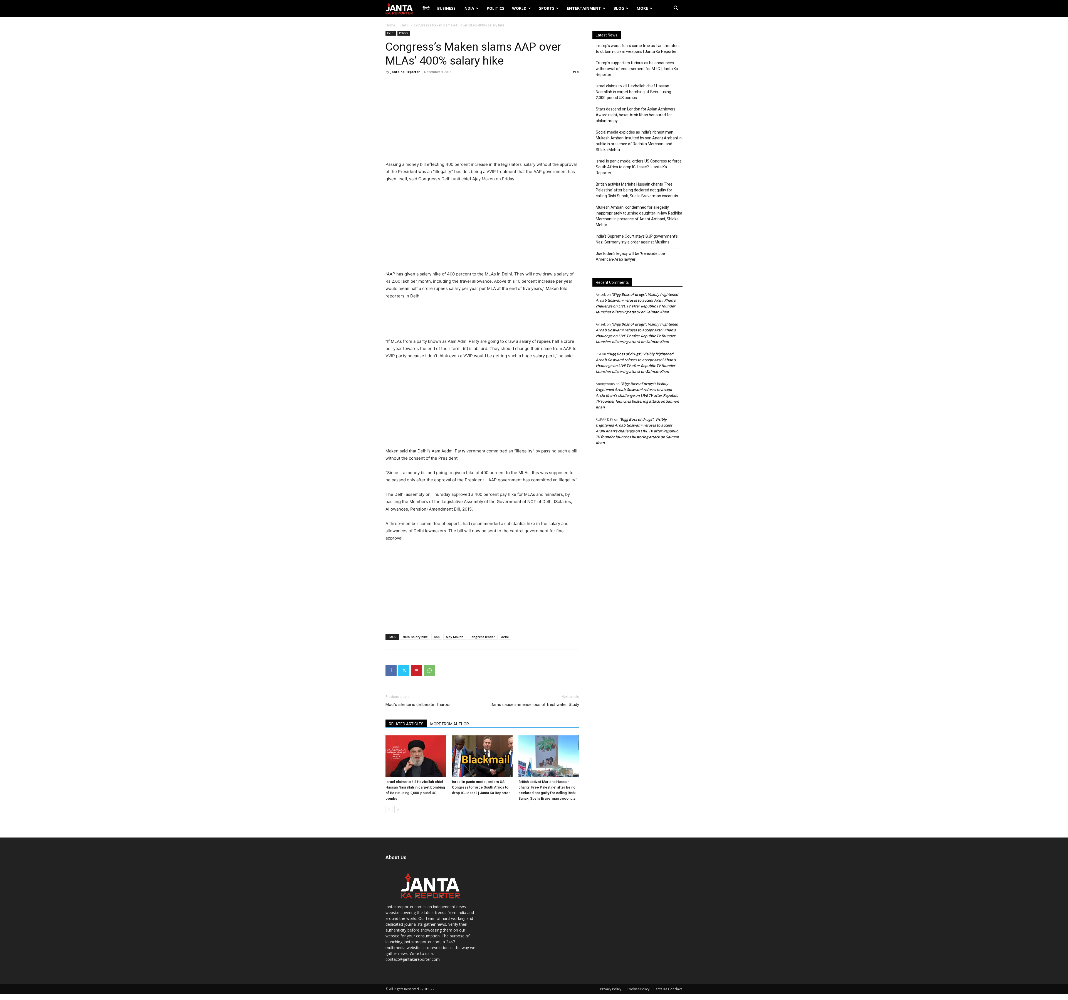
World (519, 8)
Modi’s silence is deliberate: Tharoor (418, 704)
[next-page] (397, 809)
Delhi (404, 25)
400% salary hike (415, 637)
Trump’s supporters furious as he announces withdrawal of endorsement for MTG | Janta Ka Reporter (637, 69)
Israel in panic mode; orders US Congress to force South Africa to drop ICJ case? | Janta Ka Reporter (481, 787)
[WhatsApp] (429, 670)
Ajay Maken (454, 637)
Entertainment (584, 8)
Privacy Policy (610, 989)
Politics (495, 8)
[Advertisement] (482, 119)
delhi (505, 637)
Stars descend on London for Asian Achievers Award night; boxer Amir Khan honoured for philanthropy (636, 115)
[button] (676, 8)
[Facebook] (391, 670)
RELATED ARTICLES (406, 724)
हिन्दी (426, 8)
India (468, 8)
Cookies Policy (638, 989)
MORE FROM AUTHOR (449, 724)
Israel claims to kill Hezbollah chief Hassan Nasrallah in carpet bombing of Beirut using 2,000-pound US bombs (633, 92)
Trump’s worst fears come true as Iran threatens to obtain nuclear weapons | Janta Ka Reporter (638, 48)
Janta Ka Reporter (405, 72)
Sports (546, 8)
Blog (619, 8)
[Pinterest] (416, 670)
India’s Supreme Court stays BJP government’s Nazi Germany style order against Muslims (637, 239)
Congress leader (482, 637)
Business (446, 8)
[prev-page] (388, 809)
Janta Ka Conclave (669, 989)
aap (437, 637)
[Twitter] (403, 670)
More (642, 8)
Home (390, 25)
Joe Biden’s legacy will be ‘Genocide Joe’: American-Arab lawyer (631, 256)
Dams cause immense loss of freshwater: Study (535, 704)
